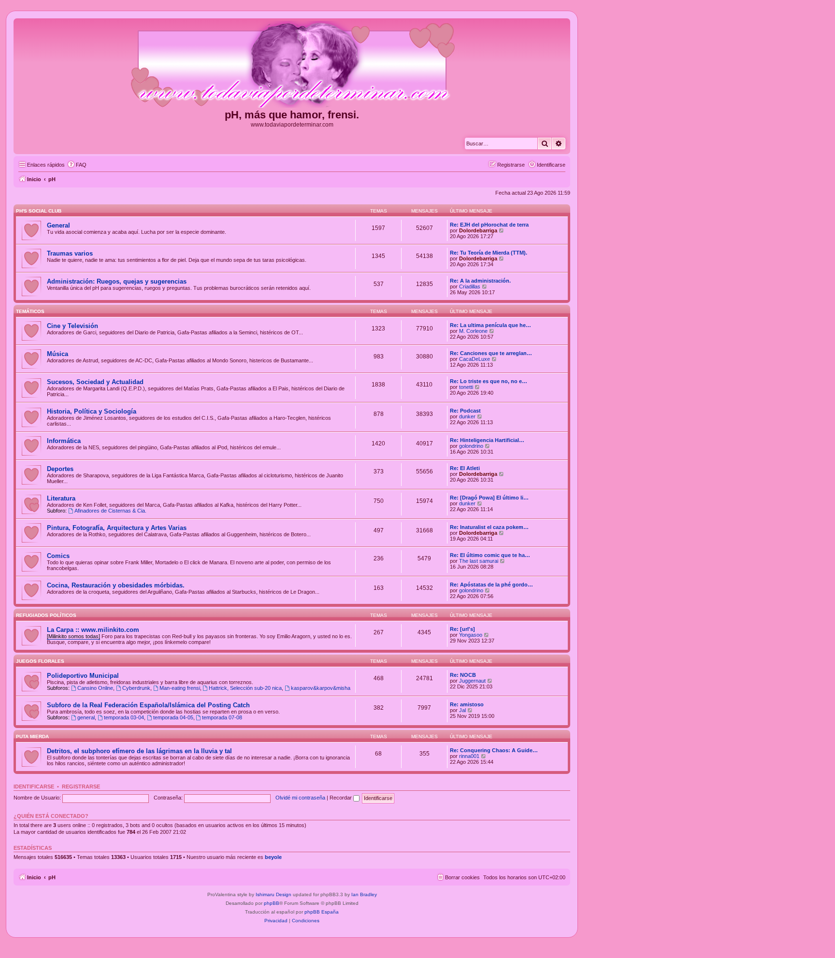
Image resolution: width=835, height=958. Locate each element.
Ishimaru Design (273, 894)
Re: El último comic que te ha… (490, 555)
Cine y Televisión (72, 325)
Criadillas (469, 286)
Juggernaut (472, 681)
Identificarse (34, 786)
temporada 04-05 (173, 717)
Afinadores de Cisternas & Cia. (110, 511)
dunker (467, 416)
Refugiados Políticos (46, 615)
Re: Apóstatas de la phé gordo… (491, 584)
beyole (273, 857)
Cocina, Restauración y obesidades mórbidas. (116, 585)
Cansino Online (95, 688)
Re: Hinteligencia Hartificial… (487, 440)
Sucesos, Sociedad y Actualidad (95, 382)
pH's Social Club (38, 211)
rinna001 (469, 756)
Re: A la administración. (480, 281)
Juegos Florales (40, 661)
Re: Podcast (465, 411)
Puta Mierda (32, 736)
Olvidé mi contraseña (300, 798)
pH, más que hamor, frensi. (292, 115)
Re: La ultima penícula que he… (490, 325)
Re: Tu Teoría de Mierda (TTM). (488, 253)
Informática (64, 440)
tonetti (466, 387)
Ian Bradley (364, 894)
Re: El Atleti (465, 468)
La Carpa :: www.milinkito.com (93, 629)
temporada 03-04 (124, 717)
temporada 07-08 (222, 717)
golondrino (471, 446)
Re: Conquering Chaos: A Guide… (494, 750)
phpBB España (321, 912)
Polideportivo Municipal (83, 675)
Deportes (60, 468)
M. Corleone (473, 331)
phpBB (271, 903)
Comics (58, 555)
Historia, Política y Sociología (91, 411)
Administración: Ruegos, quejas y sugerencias (117, 281)
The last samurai (478, 561)
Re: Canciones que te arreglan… (491, 353)
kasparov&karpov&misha (320, 688)
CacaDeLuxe (474, 359)
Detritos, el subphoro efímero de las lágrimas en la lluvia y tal (139, 751)
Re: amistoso (467, 704)
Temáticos (30, 311)
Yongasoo (470, 635)
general (86, 717)
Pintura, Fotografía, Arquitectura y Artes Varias (117, 527)
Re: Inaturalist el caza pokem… (489, 527)
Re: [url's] (462, 629)
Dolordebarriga (478, 230)
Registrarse (81, 786)
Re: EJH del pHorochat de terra (489, 225)
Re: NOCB (463, 675)
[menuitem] (76, 165)
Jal (462, 710)
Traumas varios (70, 253)
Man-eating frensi (179, 688)
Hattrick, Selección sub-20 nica (245, 688)
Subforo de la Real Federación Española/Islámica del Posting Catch (148, 705)
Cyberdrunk (136, 688)
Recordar (341, 798)
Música (57, 353)
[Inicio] (292, 65)
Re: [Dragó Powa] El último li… (489, 497)
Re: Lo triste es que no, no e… (488, 381)
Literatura (61, 498)
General (58, 225)
